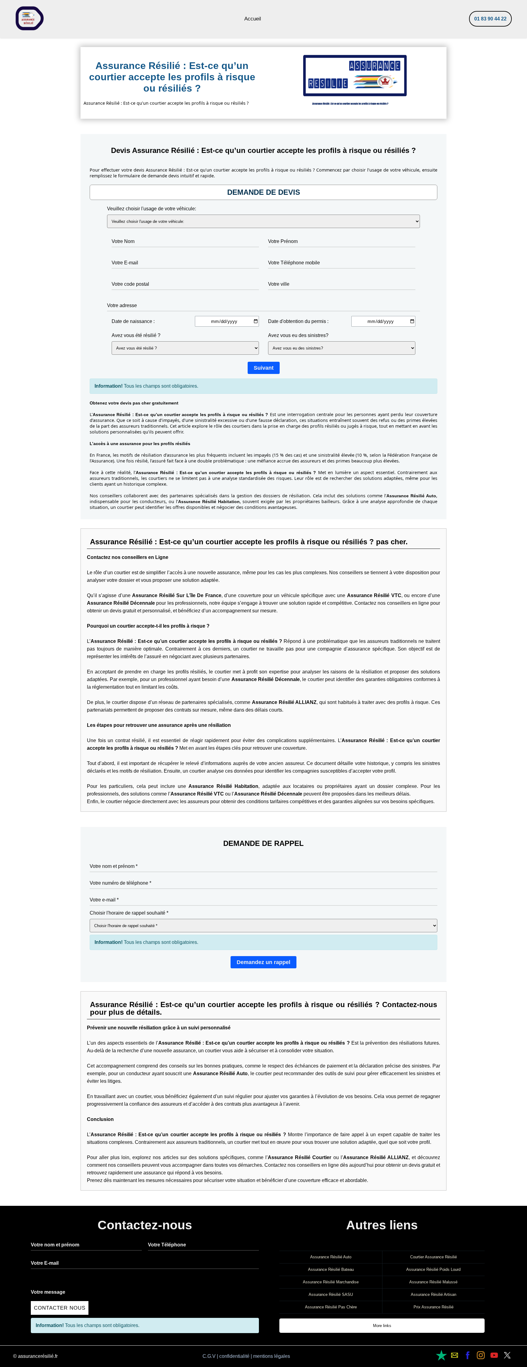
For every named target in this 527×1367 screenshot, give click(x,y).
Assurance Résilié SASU (331, 1294)
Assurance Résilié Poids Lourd (433, 1269)
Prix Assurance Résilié (434, 1307)
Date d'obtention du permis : (298, 321)
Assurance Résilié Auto (330, 1257)
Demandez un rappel (263, 962)
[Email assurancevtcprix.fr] (441, 1355)
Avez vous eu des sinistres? (298, 335)
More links (382, 1325)
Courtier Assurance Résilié (433, 1257)
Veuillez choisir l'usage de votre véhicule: (151, 208)
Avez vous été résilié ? (136, 335)
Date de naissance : (133, 321)
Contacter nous (59, 1308)
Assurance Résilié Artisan (433, 1294)
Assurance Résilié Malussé (433, 1282)
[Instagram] (480, 1355)
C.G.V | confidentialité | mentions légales (246, 1356)
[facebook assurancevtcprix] (467, 1355)
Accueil (252, 19)
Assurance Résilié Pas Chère (331, 1307)
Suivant (264, 368)
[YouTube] (494, 1355)
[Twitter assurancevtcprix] (507, 1355)
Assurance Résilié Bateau (331, 1269)
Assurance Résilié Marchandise (331, 1282)
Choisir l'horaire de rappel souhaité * (129, 913)
